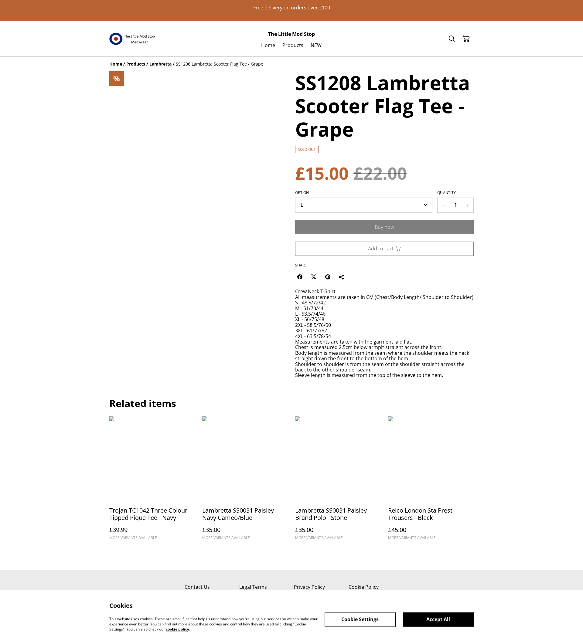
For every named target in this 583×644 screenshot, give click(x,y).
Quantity (446, 193)
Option (302, 193)
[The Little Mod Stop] (132, 39)
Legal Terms (253, 587)
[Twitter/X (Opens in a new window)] (313, 276)
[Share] (341, 276)
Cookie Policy (364, 587)
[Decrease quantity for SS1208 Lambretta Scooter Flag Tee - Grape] (443, 205)
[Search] (452, 39)
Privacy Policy (309, 587)
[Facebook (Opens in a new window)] (299, 276)
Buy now (384, 227)
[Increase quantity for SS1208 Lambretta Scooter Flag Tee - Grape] (467, 205)
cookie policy (177, 629)
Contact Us (197, 587)
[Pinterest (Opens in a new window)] (327, 276)
